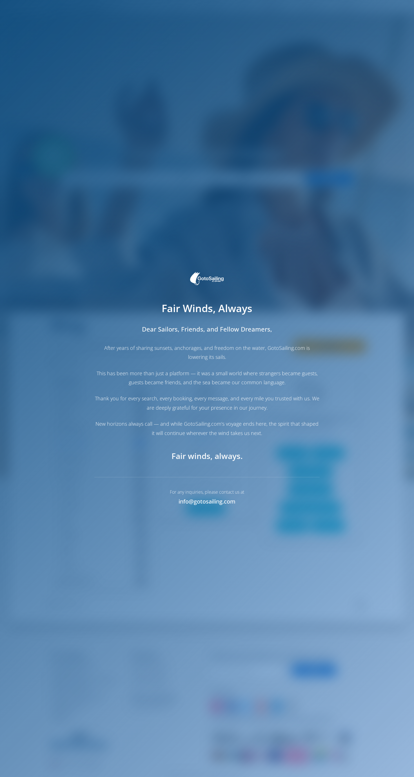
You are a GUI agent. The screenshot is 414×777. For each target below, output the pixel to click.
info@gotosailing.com (207, 501)
